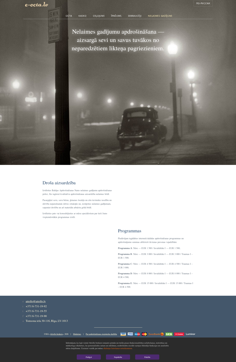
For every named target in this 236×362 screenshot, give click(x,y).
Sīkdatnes (77, 334)
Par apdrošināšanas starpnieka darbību (101, 334)
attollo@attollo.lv (36, 301)
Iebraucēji (135, 15)
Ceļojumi (99, 15)
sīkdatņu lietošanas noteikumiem (117, 348)
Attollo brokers (56, 334)
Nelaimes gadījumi (160, 15)
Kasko (83, 15)
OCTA (69, 15)
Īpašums (116, 15)
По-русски (203, 3)
